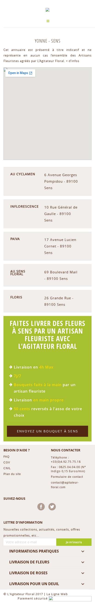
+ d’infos (72, 61)
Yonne (41, 41)
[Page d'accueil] (47, 10)
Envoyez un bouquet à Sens (47, 431)
